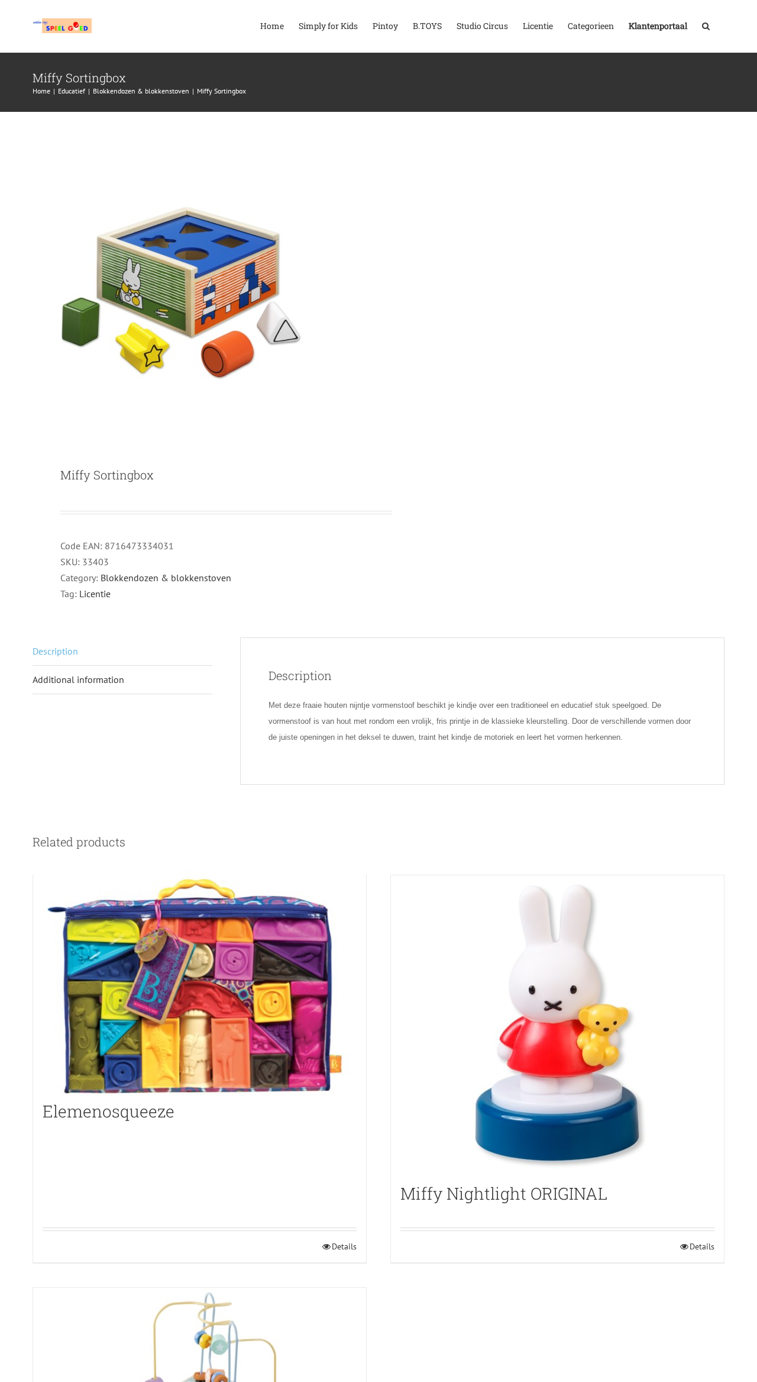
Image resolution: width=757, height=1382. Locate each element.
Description (55, 651)
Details (344, 1246)
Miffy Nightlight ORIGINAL (503, 1193)
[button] (706, 25)
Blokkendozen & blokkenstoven (166, 578)
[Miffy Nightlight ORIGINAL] (557, 1023)
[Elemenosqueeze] (199, 982)
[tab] (122, 651)
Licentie (95, 594)
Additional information (78, 679)
